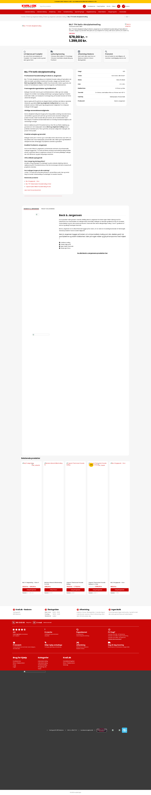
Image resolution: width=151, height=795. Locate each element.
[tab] (31, 208)
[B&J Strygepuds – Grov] (120, 521)
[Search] (84, 6)
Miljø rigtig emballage (53, 645)
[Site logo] (29, 6)
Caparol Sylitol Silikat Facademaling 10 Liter (38, 186)
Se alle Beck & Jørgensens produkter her (92, 253)
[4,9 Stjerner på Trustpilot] (25, 52)
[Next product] (129, 17)
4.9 (14, 632)
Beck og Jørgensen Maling (35, 17)
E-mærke (48, 632)
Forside (23, 17)
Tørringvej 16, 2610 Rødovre (56, 730)
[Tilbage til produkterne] (127, 17)
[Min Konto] (118, 6)
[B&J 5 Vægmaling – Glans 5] (31, 521)
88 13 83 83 (20, 622)
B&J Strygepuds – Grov (32, 181)
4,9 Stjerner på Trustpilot (33, 54)
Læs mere (72, 33)
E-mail (39, 622)
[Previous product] (125, 17)
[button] (53, 589)
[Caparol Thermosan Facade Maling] (76, 521)
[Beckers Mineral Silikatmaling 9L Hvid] (53, 521)
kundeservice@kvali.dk (87, 730)
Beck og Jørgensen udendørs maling (55, 17)
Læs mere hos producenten (32, 190)
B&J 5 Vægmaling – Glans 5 (30, 582)
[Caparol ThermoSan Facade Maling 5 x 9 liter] (98, 521)
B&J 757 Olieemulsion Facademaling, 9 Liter (38, 184)
